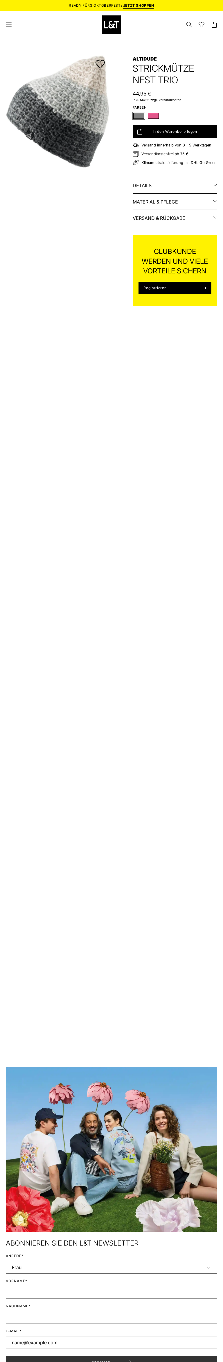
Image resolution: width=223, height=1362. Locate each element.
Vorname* (16, 1281)
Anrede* (15, 1256)
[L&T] (111, 24)
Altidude (145, 59)
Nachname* (18, 1306)
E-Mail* (14, 1331)
